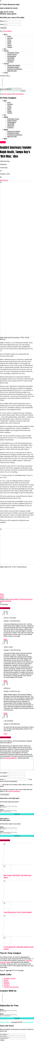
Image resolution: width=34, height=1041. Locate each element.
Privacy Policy (4, 1022)
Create (9, 42)
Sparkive (6, 982)
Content (6, 51)
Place (9, 43)
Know (9, 36)
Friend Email (4, 1038)
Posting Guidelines (14, 791)
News (5, 34)
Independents (11, 56)
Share (2, 1040)
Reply (5, 639)
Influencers (10, 60)
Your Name (4, 1034)
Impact (9, 45)
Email (1, 24)
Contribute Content (13, 67)
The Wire (6, 983)
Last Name (4, 776)
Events (6, 72)
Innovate (10, 38)
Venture (9, 47)
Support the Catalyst (13, 65)
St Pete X (7, 985)
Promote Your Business (14, 69)
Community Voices (13, 53)
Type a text (3, 89)
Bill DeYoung (4, 180)
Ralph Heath (13, 599)
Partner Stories (12, 54)
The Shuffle (10, 58)
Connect (6, 63)
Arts (5, 49)
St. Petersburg (22, 599)
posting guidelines (11, 758)
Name (2, 21)
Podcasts (10, 62)
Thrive (9, 40)
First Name (4, 773)
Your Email (4, 1036)
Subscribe (3, 28)
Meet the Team (12, 71)
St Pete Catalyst (28, 1022)
